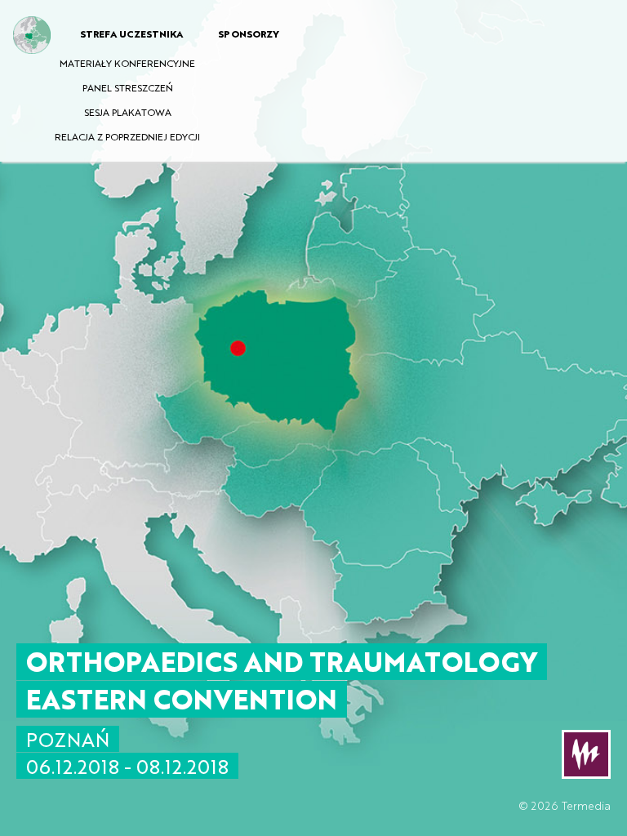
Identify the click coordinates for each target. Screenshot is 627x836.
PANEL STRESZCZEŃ (127, 87)
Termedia (586, 805)
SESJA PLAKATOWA (127, 111)
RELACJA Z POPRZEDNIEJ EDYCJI (127, 136)
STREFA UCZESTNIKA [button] (131, 33)
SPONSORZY (248, 33)
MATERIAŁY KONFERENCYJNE (127, 62)
